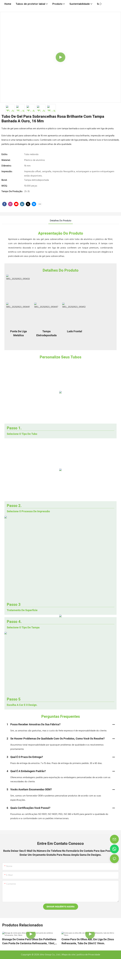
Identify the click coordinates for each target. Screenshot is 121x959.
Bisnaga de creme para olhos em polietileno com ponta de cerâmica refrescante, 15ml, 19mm (29, 941)
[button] (101, 4)
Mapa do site (68, 955)
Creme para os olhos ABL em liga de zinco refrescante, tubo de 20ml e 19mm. (88, 941)
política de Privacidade (88, 955)
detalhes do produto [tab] (60, 221)
